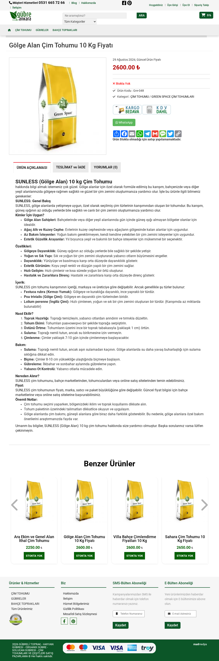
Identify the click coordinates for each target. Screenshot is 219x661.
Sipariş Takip (201, 5)
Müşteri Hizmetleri (38, 2)
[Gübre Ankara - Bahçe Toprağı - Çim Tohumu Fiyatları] (23, 15)
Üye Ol (186, 5)
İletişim (16, 7)
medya (200, 644)
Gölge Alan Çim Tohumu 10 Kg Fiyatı (84, 538)
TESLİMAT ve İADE (70, 167)
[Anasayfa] (9, 30)
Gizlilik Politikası (73, 608)
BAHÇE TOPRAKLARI (65, 30)
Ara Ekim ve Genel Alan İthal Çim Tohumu (34, 538)
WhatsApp (125, 122)
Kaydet (120, 625)
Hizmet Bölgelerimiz (76, 603)
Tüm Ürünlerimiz (22, 608)
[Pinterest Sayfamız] (73, 621)
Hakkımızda (88, 2)
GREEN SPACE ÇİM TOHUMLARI (172, 96)
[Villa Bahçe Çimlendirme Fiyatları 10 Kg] (135, 500)
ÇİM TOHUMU (23, 30)
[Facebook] (124, 3)
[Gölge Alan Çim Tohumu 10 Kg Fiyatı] (84, 500)
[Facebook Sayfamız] (64, 621)
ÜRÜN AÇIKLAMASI (32, 168)
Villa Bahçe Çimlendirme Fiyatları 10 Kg (134, 538)
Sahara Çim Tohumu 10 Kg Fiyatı (185, 538)
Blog (74, 2)
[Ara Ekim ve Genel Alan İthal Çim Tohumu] (34, 500)
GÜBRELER (42, 30)
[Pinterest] (129, 3)
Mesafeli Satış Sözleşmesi (80, 613)
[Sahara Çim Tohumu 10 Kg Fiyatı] (185, 500)
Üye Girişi (172, 5)
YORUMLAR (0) (106, 167)
